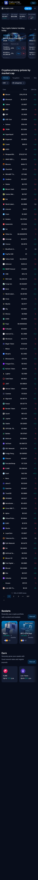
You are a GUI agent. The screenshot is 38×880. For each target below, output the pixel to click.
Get (33, 3)
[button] (9, 89)
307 (28, 596)
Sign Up (28, 8)
